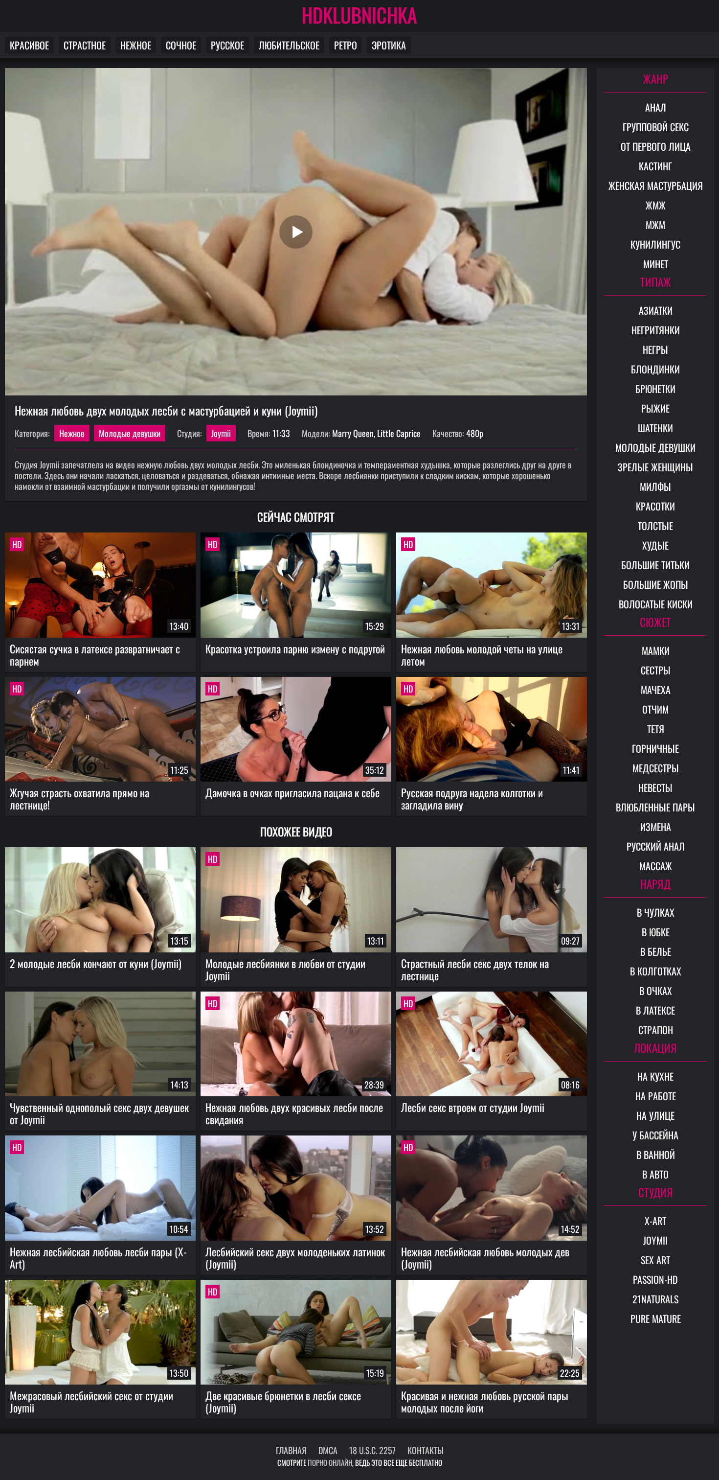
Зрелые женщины (655, 467)
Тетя (655, 728)
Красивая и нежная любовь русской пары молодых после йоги (484, 1401)
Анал (655, 107)
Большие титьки (655, 564)
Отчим (655, 709)
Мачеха (656, 689)
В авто (655, 1174)
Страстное (85, 45)
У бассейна (655, 1135)
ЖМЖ (656, 205)
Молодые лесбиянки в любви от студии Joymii (285, 969)
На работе (655, 1095)
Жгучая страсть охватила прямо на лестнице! (79, 798)
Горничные (655, 748)
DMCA (327, 1450)
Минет (655, 263)
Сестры (656, 670)
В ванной (655, 1154)
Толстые (655, 525)
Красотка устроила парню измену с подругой (295, 648)
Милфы (655, 486)
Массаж (655, 865)
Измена (655, 826)
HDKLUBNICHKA (359, 14)
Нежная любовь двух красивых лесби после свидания (294, 1113)
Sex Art (655, 1259)
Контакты (425, 1450)
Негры (655, 349)
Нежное (135, 45)
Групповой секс (656, 126)
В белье (655, 951)
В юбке (656, 932)
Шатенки (655, 427)
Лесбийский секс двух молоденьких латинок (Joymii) (295, 1258)
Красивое (29, 45)
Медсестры (655, 768)
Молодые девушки (129, 433)
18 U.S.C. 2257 (372, 1450)
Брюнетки (655, 388)
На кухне (655, 1076)
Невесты (655, 787)
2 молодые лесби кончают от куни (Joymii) (95, 963)
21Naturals (655, 1299)
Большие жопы (655, 584)
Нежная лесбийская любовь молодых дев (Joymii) (485, 1258)
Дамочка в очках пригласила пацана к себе (292, 792)
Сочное (181, 45)
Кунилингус (655, 244)
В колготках (655, 971)
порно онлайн (330, 1462)
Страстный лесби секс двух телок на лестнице (475, 969)
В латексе (655, 1010)
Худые (655, 545)
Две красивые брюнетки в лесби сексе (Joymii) (283, 1401)
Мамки (656, 650)
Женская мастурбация (655, 185)
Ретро (345, 45)
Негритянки (655, 330)
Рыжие (655, 408)
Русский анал (656, 846)
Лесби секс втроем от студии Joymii (472, 1107)
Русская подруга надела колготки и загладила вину (472, 798)
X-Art (655, 1220)
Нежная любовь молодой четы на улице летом (481, 655)
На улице (655, 1115)
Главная (291, 1450)
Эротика (389, 45)
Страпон (655, 1029)
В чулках (655, 912)
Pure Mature (655, 1318)
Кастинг (655, 166)
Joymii (221, 433)
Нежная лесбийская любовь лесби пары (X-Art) (98, 1258)
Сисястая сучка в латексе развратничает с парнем (95, 655)
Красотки (655, 506)
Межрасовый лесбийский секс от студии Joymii (91, 1401)
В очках (655, 990)
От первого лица (656, 146)
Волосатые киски (656, 604)
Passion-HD (655, 1279)
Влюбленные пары (655, 807)
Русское (227, 45)
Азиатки (656, 310)
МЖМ (655, 224)
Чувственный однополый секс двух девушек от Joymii (99, 1113)
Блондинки (655, 369)
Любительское (289, 45)
